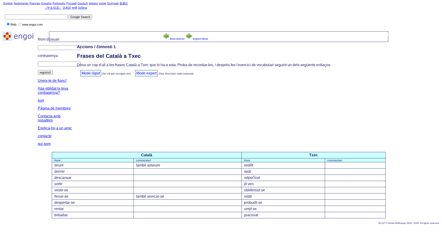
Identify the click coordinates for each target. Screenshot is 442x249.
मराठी (74, 7)
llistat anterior (177, 38)
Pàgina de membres (54, 108)
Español (46, 3)
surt (41, 100)
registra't (45, 72)
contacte (45, 136)
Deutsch (83, 3)
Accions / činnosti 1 (418, 34)
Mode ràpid (90, 73)
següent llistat (200, 38)
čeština (82, 7)
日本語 (67, 7)
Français (34, 3)
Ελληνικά (113, 3)
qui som (44, 144)
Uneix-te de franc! (52, 81)
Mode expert (146, 73)
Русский (71, 3)
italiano (93, 3)
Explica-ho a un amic (55, 128)
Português (58, 3)
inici (338, 34)
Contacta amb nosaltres (49, 118)
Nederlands (21, 3)
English (8, 3)
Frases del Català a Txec (371, 34)
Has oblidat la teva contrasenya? (53, 90)
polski (102, 3)
